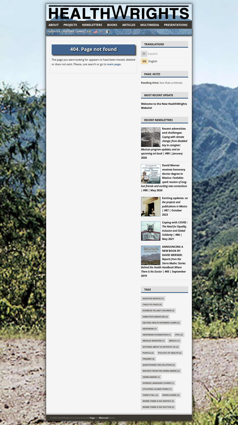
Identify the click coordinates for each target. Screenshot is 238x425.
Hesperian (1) (150, 328)
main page (114, 64)
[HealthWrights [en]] (119, 12)
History (68, 31)
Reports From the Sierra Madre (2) (161, 371)
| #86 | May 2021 (175, 231)
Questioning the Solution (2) (159, 365)
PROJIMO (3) (148, 359)
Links (81, 31)
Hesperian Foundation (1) (157, 334)
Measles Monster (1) (153, 340)
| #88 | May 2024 (164, 178)
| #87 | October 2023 (175, 206)
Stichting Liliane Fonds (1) (157, 389)
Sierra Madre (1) (151, 377)
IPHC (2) (179, 334)
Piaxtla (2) (148, 353)
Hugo (92, 417)
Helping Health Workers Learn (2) (161, 322)
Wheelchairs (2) (171, 395)
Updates (54, 31)
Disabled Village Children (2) (158, 310)
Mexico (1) (174, 340)
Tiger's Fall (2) (150, 395)
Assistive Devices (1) (153, 298)
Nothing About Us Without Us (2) (160, 347)
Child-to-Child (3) (152, 304)
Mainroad (103, 417)
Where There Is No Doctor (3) (158, 407)
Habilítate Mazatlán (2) (155, 316)
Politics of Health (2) (169, 353)
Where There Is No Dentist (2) (158, 401)
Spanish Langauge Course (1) (158, 383)
